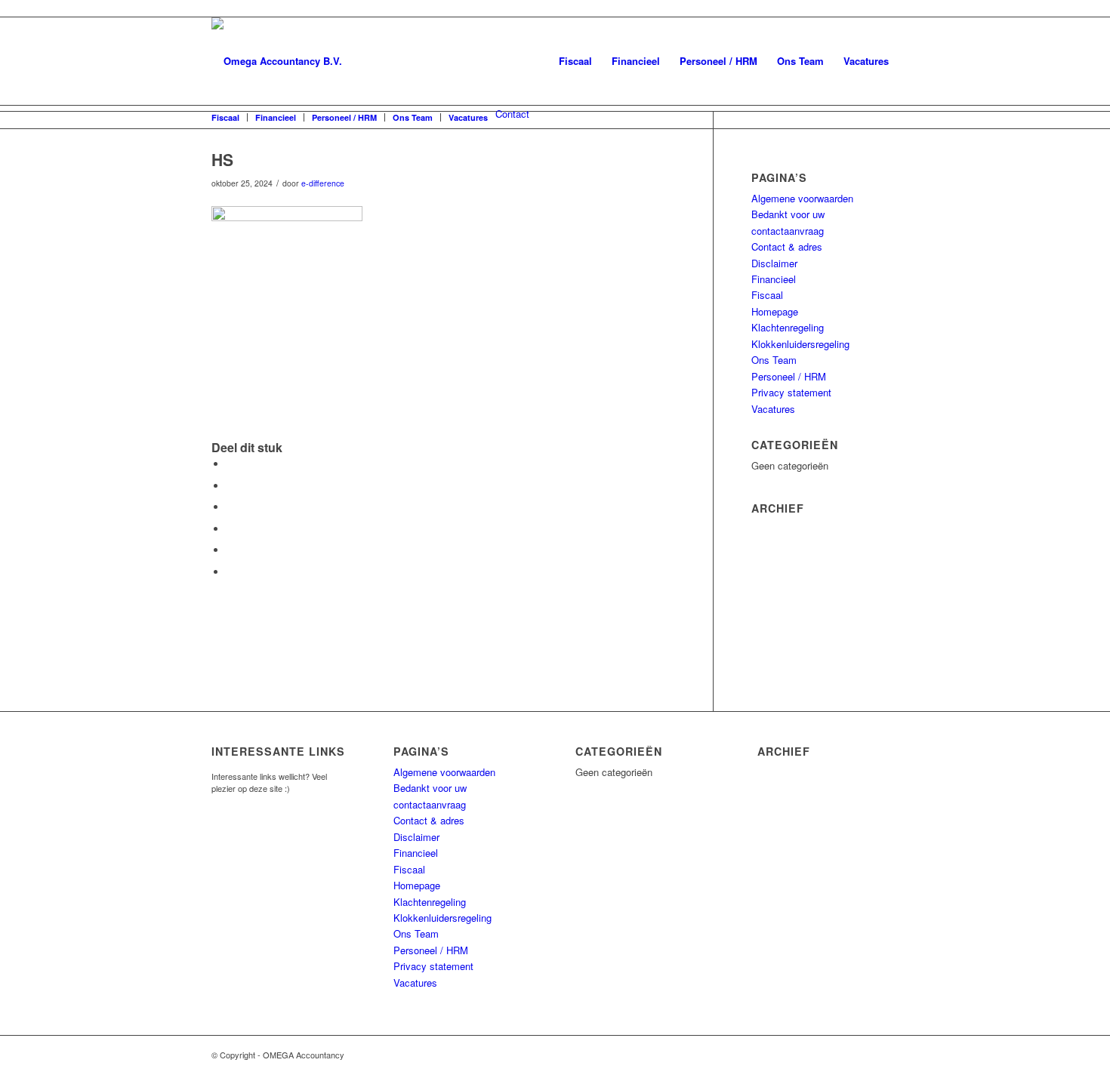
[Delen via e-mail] (230, 572)
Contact (512, 113)
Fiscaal (575, 61)
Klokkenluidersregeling (800, 344)
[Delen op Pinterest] (230, 529)
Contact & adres (786, 246)
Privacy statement (791, 392)
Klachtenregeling (787, 327)
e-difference (322, 183)
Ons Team (800, 61)
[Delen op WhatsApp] (230, 507)
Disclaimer (774, 263)
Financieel (636, 61)
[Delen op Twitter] (230, 486)
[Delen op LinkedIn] (230, 550)
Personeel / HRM (718, 61)
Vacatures (866, 61)
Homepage (774, 311)
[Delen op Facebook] (230, 464)
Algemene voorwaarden (802, 198)
